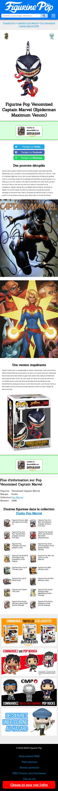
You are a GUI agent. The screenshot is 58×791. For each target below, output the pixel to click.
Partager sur (31, 147)
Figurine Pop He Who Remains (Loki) (46, 579)
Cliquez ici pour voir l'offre (29, 785)
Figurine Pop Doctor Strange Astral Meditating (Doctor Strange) (45, 592)
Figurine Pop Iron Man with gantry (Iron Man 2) (20, 522)
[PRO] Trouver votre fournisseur (29, 773)
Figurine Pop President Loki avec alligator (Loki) (19, 546)
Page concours (29, 761)
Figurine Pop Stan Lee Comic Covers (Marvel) (46, 557)
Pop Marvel (17, 497)
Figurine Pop (9, 23)
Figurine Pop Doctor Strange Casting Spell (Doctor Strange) (20, 603)
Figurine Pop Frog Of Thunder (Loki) (19, 568)
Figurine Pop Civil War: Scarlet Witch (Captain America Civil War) (18, 535)
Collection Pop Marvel (27, 23)
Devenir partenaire (29, 767)
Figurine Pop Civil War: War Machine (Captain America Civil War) (44, 523)
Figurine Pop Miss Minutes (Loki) (44, 568)
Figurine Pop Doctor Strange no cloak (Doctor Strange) (45, 603)
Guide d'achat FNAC (29, 756)
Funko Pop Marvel (29, 513)
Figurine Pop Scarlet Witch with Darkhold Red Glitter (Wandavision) (45, 535)
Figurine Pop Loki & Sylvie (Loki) (19, 579)
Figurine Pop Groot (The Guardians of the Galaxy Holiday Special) (46, 546)
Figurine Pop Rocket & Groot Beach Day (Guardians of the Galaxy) (20, 558)
